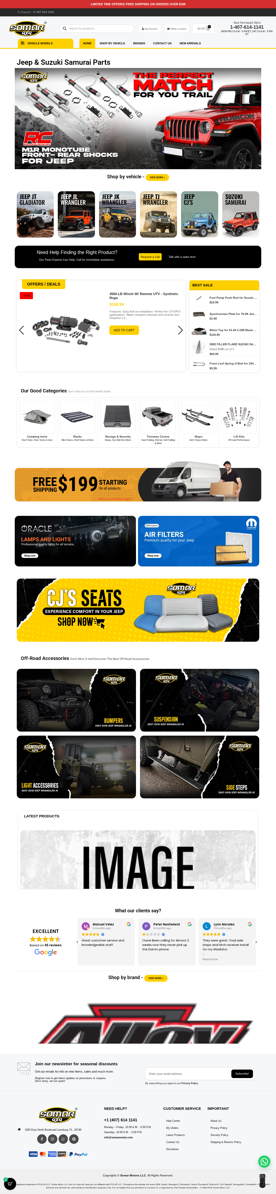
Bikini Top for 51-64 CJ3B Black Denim (233, 330)
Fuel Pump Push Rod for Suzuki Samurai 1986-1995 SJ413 (233, 297)
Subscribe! (242, 1073)
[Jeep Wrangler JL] (76, 217)
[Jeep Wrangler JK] (117, 217)
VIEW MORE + (157, 177)
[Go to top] (262, 1181)
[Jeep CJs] (199, 217)
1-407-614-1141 (247, 27)
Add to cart (124, 330)
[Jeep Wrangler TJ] (158, 217)
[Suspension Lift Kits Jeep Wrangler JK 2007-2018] (199, 700)
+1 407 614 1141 (43, 12)
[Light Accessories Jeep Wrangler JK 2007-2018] (76, 767)
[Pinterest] (74, 1139)
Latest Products (41, 816)
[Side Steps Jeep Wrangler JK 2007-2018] (199, 767)
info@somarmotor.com (118, 1137)
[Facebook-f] (42, 1139)
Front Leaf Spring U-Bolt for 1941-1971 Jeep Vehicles (233, 363)
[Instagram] (52, 1139)
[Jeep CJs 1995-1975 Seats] (138, 613)
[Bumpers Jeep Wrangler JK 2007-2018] (76, 700)
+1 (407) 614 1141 (120, 1120)
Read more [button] (209, 959)
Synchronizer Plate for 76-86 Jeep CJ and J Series (233, 313)
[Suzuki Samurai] (240, 217)
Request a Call (150, 256)
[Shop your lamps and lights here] (75, 544)
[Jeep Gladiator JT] (35, 217)
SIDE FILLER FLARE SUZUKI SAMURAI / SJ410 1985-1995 (233, 344)
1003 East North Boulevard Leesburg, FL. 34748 (53, 1129)
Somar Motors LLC (133, 1175)
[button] (138, 118)
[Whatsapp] (63, 1139)
